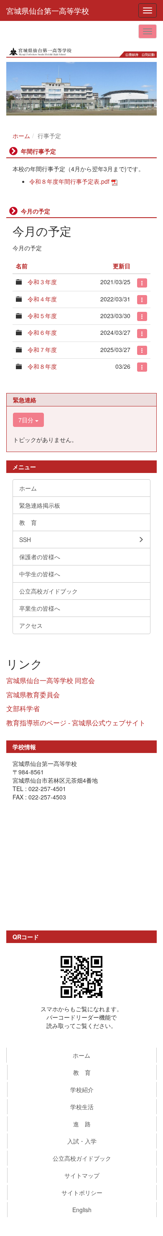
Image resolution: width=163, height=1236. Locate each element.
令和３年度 (42, 282)
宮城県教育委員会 (33, 694)
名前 (22, 266)
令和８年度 (42, 366)
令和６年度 (42, 332)
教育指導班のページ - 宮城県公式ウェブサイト (75, 722)
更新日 (121, 266)
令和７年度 (42, 349)
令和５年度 (42, 315)
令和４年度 (42, 299)
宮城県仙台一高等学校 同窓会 (50, 680)
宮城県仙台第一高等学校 (47, 10)
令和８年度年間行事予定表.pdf (69, 181)
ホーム (21, 135)
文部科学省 (23, 708)
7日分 (26, 420)
